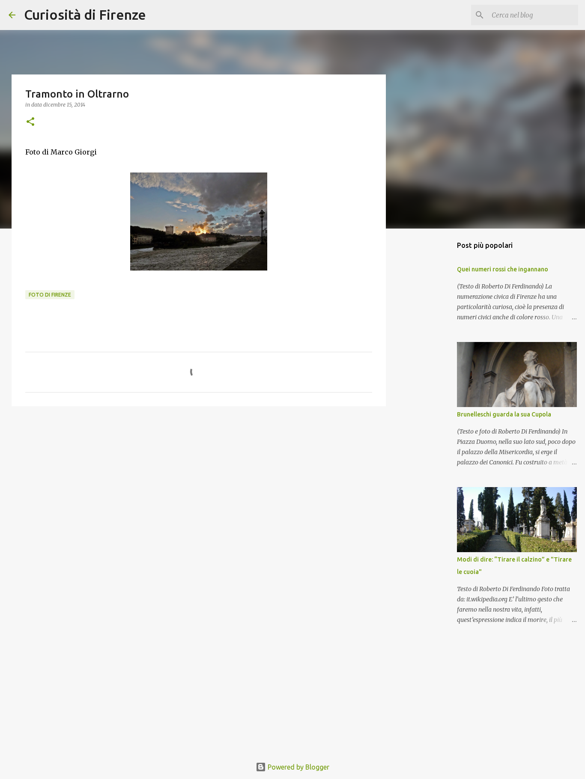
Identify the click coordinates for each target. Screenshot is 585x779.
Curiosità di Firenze (85, 14)
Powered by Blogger (297, 767)
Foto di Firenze (50, 294)
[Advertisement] (198, 479)
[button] (30, 122)
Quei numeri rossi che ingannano (502, 269)
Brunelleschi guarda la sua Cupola (504, 414)
